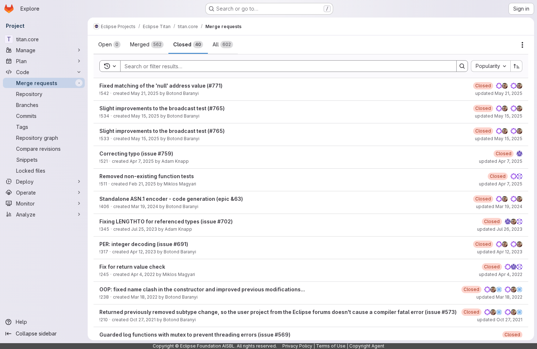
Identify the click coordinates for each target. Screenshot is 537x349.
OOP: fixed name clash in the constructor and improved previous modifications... (202, 289)
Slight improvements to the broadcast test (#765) (162, 108)
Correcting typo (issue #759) (136, 153)
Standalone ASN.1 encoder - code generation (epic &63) (171, 199)
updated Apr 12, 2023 (499, 251)
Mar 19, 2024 (144, 206)
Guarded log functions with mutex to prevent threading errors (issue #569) (194, 334)
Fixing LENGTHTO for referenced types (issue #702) (166, 221)
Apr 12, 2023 (143, 251)
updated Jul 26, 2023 (499, 229)
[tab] (109, 44)
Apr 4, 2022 (143, 274)
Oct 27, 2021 (143, 319)
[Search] (462, 66)
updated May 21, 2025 (498, 93)
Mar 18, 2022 (144, 297)
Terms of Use (331, 346)
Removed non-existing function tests (146, 176)
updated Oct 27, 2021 (499, 319)
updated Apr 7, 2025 (500, 161)
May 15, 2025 (145, 116)
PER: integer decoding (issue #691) (143, 244)
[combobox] (490, 66)
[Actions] (522, 45)
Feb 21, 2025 (142, 184)
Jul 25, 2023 (144, 229)
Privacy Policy (297, 346)
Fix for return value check (132, 267)
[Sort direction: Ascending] (516, 66)
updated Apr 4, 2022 (500, 274)
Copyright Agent (366, 346)
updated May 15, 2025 (498, 116)
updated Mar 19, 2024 (499, 206)
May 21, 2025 (145, 93)
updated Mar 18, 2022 (499, 297)
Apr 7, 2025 (142, 161)
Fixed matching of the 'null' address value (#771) (160, 86)
